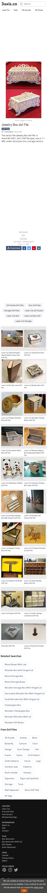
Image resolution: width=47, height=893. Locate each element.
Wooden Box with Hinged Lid (19, 670)
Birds (34, 737)
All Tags (8, 795)
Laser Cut (5, 10)
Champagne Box (13, 705)
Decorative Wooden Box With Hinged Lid (25, 693)
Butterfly (9, 743)
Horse (27, 761)
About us (6, 825)
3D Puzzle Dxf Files (15, 305)
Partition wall (11, 766)
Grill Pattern (34, 755)
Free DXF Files (8, 811)
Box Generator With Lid (12, 842)
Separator (10, 778)
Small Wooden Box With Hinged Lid (22, 699)
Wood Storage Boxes (15, 681)
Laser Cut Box (13, 315)
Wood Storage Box (14, 676)
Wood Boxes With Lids (16, 664)
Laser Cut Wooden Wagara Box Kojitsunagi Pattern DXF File (34, 453)
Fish (37, 749)
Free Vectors (7, 814)
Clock (35, 743)
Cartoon (23, 743)
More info (18, 132)
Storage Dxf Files (11, 310)
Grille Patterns (12, 761)
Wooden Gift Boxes (14, 722)
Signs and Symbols (29, 778)
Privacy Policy (7, 858)
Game (19, 755)
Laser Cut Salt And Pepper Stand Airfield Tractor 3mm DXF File (10, 355)
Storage (23, 238)
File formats (26, 10)
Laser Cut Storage (23, 321)
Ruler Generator (9, 847)
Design (8, 749)
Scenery (27, 772)
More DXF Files (32, 790)
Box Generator (8, 839)
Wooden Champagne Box (17, 710)
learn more (38, 887)
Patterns (27, 766)
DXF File (5, 129)
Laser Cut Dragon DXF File (10, 613)
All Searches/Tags (9, 817)
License (5, 855)
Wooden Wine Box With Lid (18, 716)
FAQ (3, 828)
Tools (16, 10)
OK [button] (24, 890)
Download (15, 248)
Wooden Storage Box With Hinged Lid (23, 687)
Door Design (23, 749)
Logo (38, 761)
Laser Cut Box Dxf (32, 315)
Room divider (11, 772)
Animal (23, 737)
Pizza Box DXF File (8, 646)
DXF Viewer (7, 844)
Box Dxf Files (35, 305)
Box (23, 235)
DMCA (4, 861)
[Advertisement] (23, 37)
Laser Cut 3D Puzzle (34, 310)
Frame (8, 755)
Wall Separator (12, 790)
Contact (5, 831)
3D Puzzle (39, 10)
